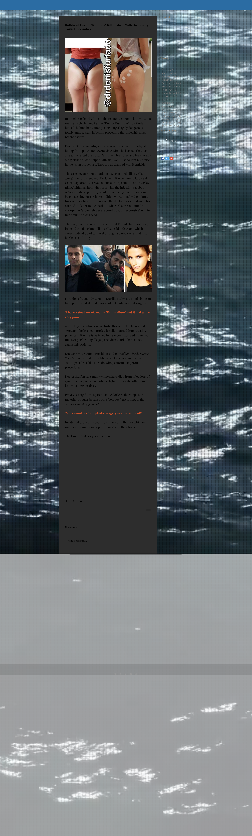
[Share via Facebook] (66, 501)
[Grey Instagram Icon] (135, 677)
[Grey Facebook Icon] (120, 677)
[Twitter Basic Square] (167, 158)
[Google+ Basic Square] (171, 158)
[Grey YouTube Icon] (130, 677)
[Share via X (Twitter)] (73, 501)
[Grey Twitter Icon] (125, 677)
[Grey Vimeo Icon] (115, 677)
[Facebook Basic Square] (162, 158)
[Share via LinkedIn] (80, 501)
